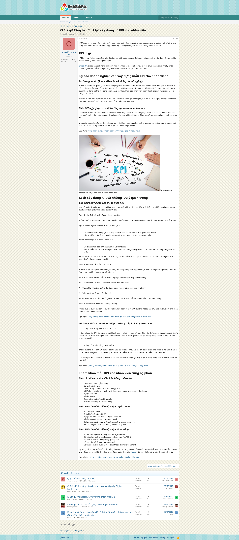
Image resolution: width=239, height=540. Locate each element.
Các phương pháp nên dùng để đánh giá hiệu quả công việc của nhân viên (119, 316)
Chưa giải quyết (65, 22)
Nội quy (144, 538)
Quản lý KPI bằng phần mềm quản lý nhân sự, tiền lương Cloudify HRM (118, 365)
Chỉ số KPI (83, 66)
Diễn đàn (65, 18)
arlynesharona (72, 499)
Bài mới (76, 18)
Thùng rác (92, 481)
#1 (177, 39)
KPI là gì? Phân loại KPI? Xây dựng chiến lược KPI (91, 496)
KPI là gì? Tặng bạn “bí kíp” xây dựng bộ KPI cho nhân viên (114, 457)
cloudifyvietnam (68, 34)
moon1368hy (71, 491)
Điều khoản (153, 538)
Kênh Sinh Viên (68, 538)
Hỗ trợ (162, 538)
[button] (81, 18)
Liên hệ (136, 538)
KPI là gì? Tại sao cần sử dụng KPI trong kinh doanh (92, 504)
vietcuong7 (169, 488)
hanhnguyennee (73, 507)
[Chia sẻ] (173, 38)
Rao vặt (89, 499)
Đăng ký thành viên (80, 22)
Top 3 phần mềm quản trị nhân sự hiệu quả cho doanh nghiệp (114, 131)
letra (69, 517)
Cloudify (133, 452)
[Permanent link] (93, 53)
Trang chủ (171, 538)
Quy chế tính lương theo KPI (81, 478)
